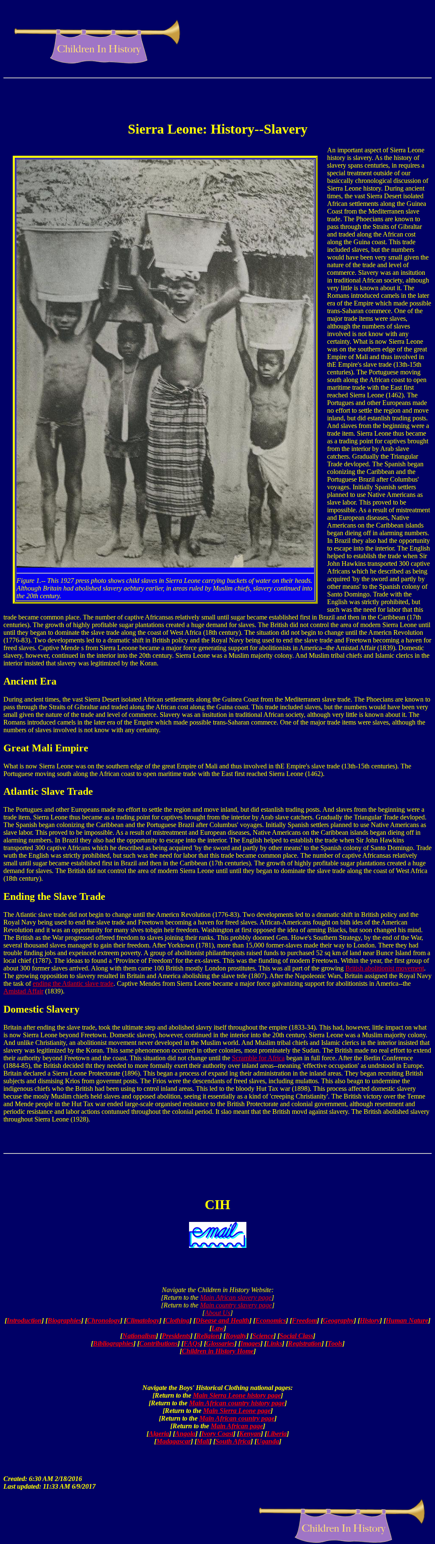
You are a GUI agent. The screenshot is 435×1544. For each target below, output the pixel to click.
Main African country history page (237, 1403)
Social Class (296, 1335)
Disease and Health (222, 1320)
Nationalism (139, 1335)
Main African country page (236, 1418)
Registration (305, 1343)
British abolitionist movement (384, 968)
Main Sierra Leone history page (237, 1395)
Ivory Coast (217, 1433)
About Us (217, 1312)
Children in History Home (218, 1351)
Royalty (236, 1335)
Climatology (142, 1320)
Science (263, 1335)
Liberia (277, 1433)
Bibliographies (113, 1343)
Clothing (177, 1320)
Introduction (24, 1320)
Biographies (64, 1320)
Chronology (103, 1320)
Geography (338, 1320)
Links (274, 1343)
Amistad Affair (23, 991)
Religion (208, 1335)
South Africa (233, 1441)
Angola (185, 1433)
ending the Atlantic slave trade (73, 983)
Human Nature (407, 1320)
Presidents (176, 1335)
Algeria (159, 1433)
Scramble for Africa (258, 1058)
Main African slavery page (235, 1297)
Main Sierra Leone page (237, 1410)
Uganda (268, 1441)
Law (218, 1328)
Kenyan (250, 1433)
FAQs (192, 1343)
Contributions (158, 1343)
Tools (335, 1343)
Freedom (304, 1320)
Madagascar (173, 1441)
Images (250, 1343)
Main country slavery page (236, 1305)
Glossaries (220, 1343)
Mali (203, 1441)
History (370, 1320)
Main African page (237, 1426)
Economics (270, 1320)
